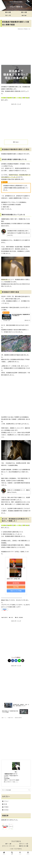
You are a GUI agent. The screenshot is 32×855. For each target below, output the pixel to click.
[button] (22, 660)
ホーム (8, 843)
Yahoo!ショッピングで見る (16, 590)
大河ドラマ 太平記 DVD (13, 578)
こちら (16, 781)
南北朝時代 (5, 617)
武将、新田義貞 (19, 617)
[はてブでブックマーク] (16, 660)
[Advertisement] (16, 47)
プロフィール (23, 843)
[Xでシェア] (9, 660)
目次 (14, 142)
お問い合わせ (23, 846)
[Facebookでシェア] (12, 660)
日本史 (11, 617)
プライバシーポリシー (8, 846)
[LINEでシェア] (19, 660)
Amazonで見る (16, 586)
